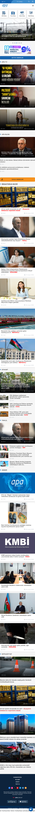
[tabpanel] (17, 30)
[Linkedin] (23, 788)
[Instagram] (12, 788)
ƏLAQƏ (17, 779)
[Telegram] (20, 788)
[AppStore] (23, 801)
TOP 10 (17, 784)
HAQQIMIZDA (17, 777)
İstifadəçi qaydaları (13, 808)
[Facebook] (9, 788)
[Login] (32, 2)
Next (33, 30)
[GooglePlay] (12, 801)
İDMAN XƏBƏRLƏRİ (17, 179)
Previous (2, 30)
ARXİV (18, 781)
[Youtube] (17, 788)
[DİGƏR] (32, 5)
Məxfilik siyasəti (23, 808)
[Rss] (26, 788)
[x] (15, 788)
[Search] (28, 2)
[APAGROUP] (17, 797)
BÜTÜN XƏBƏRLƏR (17, 57)
